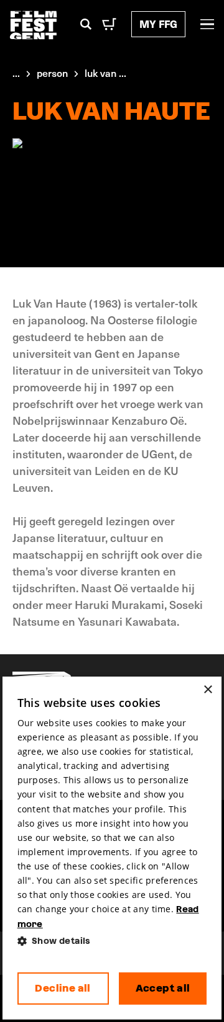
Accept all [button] (163, 988)
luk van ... (105, 72)
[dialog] (112, 848)
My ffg (158, 24)
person (52, 72)
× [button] (207, 690)
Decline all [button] (62, 988)
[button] (112, 941)
